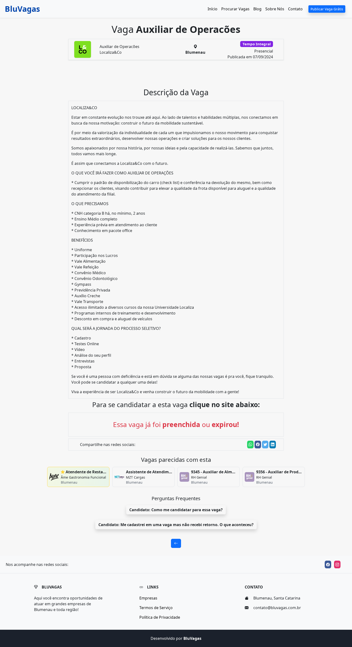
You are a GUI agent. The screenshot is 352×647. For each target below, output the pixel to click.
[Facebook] (328, 564)
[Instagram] (337, 564)
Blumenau (195, 52)
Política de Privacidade (159, 617)
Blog (257, 9)
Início (212, 9)
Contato (295, 9)
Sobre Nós (274, 9)
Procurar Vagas (235, 9)
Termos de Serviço (156, 607)
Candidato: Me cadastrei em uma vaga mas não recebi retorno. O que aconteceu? (176, 524)
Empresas (148, 598)
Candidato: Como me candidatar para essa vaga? (176, 509)
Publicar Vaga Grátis (327, 9)
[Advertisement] (179, 76)
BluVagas (22, 9)
